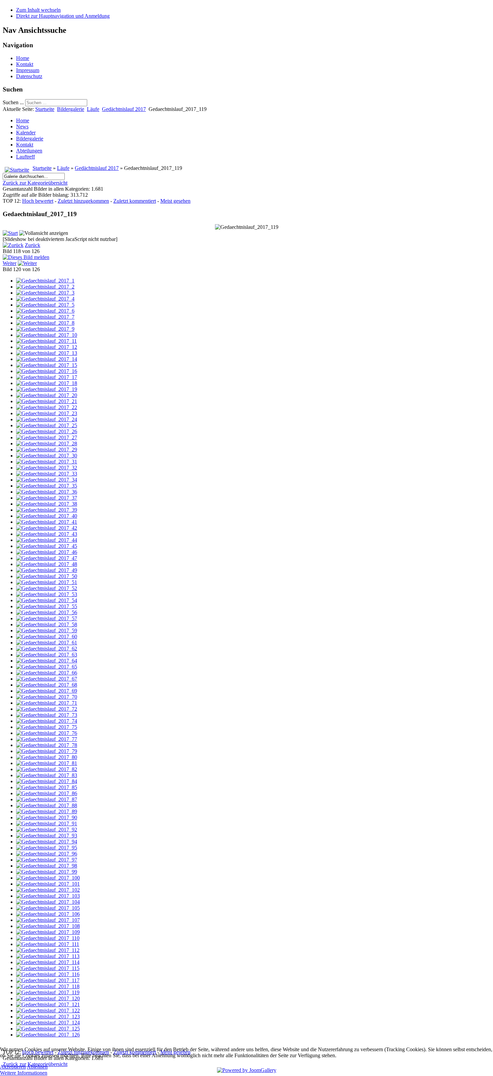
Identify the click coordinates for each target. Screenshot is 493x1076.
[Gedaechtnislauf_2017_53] (46, 594)
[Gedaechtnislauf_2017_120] (48, 998)
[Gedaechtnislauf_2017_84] (46, 781)
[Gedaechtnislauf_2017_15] (46, 365)
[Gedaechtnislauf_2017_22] (46, 407)
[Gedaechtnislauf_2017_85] (46, 787)
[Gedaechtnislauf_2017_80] (46, 757)
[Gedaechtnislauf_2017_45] (46, 546)
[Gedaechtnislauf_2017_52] (46, 588)
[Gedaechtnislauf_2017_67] (46, 679)
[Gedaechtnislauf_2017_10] (46, 335)
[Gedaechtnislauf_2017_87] (46, 799)
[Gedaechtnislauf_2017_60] (46, 636)
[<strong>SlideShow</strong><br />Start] (10, 233)
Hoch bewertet (37, 201)
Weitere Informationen (23, 1073)
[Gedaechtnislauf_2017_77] (46, 739)
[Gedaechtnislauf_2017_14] (46, 359)
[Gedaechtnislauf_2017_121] (48, 1004)
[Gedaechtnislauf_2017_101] (48, 884)
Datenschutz (29, 76)
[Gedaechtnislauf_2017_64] (46, 660)
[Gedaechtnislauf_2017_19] (46, 389)
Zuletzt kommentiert (134, 201)
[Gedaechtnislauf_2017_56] (46, 612)
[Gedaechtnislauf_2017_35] (46, 486)
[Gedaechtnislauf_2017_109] (48, 932)
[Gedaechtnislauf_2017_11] (46, 341)
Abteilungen (29, 150)
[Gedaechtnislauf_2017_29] (46, 449)
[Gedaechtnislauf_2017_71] (46, 703)
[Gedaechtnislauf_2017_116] (47, 974)
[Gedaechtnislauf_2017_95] (46, 847)
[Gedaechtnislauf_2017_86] (46, 793)
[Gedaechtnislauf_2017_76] (46, 733)
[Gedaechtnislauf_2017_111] (47, 944)
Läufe (93, 109)
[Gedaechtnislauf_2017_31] (46, 461)
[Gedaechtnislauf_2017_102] (48, 890)
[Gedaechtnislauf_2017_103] (48, 896)
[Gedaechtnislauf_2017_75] (46, 727)
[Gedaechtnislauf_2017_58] (46, 624)
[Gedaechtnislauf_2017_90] (46, 817)
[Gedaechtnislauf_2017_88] (46, 805)
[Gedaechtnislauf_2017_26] (46, 431)
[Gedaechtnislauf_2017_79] (46, 751)
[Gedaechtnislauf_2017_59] (46, 630)
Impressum (27, 70)
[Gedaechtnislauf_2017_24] (46, 419)
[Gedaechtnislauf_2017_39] (46, 510)
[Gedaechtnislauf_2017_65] (46, 667)
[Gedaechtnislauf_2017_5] (45, 305)
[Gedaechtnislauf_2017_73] (46, 715)
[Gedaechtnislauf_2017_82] (46, 769)
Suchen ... (13, 102)
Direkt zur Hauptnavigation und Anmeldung (63, 16)
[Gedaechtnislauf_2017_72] (46, 709)
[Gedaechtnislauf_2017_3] (45, 293)
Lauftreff (25, 157)
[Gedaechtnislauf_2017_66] (46, 673)
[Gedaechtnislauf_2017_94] (46, 841)
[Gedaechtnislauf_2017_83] (46, 775)
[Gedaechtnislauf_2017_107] (48, 920)
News (22, 126)
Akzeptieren (13, 1067)
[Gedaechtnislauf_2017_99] (46, 872)
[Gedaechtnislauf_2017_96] (46, 854)
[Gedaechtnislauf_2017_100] (48, 878)
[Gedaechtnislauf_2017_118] (47, 986)
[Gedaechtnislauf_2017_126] (48, 1034)
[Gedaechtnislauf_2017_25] (46, 425)
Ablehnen (37, 1067)
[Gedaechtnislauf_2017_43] (46, 534)
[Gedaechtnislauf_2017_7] (45, 317)
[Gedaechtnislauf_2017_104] (48, 902)
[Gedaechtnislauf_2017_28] (46, 443)
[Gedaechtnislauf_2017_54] (46, 600)
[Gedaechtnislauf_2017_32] (46, 467)
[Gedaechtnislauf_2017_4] (45, 299)
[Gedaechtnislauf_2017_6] (45, 311)
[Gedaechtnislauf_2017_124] (48, 1022)
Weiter (9, 263)
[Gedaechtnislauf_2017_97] (46, 860)
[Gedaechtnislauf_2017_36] (46, 492)
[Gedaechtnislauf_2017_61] (46, 642)
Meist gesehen (175, 201)
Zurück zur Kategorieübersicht (35, 183)
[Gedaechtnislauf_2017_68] (46, 685)
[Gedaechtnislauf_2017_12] (46, 347)
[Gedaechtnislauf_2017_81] (46, 763)
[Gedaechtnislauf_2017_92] (46, 829)
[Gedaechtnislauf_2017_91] (46, 823)
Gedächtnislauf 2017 (124, 109)
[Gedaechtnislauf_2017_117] (47, 980)
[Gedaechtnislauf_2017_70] (46, 697)
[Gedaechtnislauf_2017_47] (46, 558)
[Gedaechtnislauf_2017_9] (45, 329)
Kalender (26, 132)
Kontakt (24, 64)
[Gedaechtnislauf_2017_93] (46, 835)
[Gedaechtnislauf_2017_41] (46, 522)
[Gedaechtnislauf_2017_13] (46, 353)
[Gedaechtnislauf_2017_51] (46, 582)
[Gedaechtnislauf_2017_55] (46, 606)
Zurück (32, 245)
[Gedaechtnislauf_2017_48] (46, 564)
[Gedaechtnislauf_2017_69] (46, 691)
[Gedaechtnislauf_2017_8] (45, 323)
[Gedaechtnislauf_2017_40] (46, 516)
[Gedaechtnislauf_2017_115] (47, 968)
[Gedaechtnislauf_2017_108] (48, 926)
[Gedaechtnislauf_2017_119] (47, 992)
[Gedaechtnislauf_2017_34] (46, 480)
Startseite (44, 109)
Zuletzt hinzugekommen (83, 201)
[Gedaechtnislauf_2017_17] (46, 377)
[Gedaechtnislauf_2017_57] (46, 618)
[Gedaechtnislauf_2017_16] (46, 371)
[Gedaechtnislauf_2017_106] (48, 914)
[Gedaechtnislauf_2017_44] (46, 540)
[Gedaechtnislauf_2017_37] (46, 498)
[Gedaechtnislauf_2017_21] (46, 401)
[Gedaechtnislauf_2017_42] (46, 528)
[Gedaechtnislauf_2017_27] (46, 437)
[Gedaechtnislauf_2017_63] (46, 654)
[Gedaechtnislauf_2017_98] (46, 866)
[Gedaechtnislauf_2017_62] (46, 648)
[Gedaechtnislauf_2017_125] (48, 1028)
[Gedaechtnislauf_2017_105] (48, 908)
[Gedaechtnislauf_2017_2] (45, 287)
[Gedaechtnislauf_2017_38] (46, 504)
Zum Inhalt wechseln (38, 10)
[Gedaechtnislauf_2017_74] (46, 721)
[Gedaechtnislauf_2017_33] (46, 474)
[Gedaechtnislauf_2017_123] (48, 1016)
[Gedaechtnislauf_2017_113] (47, 956)
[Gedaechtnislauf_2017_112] (47, 950)
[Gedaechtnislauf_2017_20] (46, 395)
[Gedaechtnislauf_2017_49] (46, 570)
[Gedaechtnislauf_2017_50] (46, 576)
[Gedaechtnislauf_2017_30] (46, 455)
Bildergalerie (70, 109)
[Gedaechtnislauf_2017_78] (46, 745)
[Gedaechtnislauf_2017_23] (46, 413)
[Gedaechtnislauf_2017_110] (47, 938)
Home (22, 58)
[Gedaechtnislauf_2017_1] (45, 280)
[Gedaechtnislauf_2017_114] (47, 962)
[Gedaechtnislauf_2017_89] (46, 811)
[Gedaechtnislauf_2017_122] (48, 1010)
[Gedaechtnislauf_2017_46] (46, 552)
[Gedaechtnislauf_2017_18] (46, 383)
